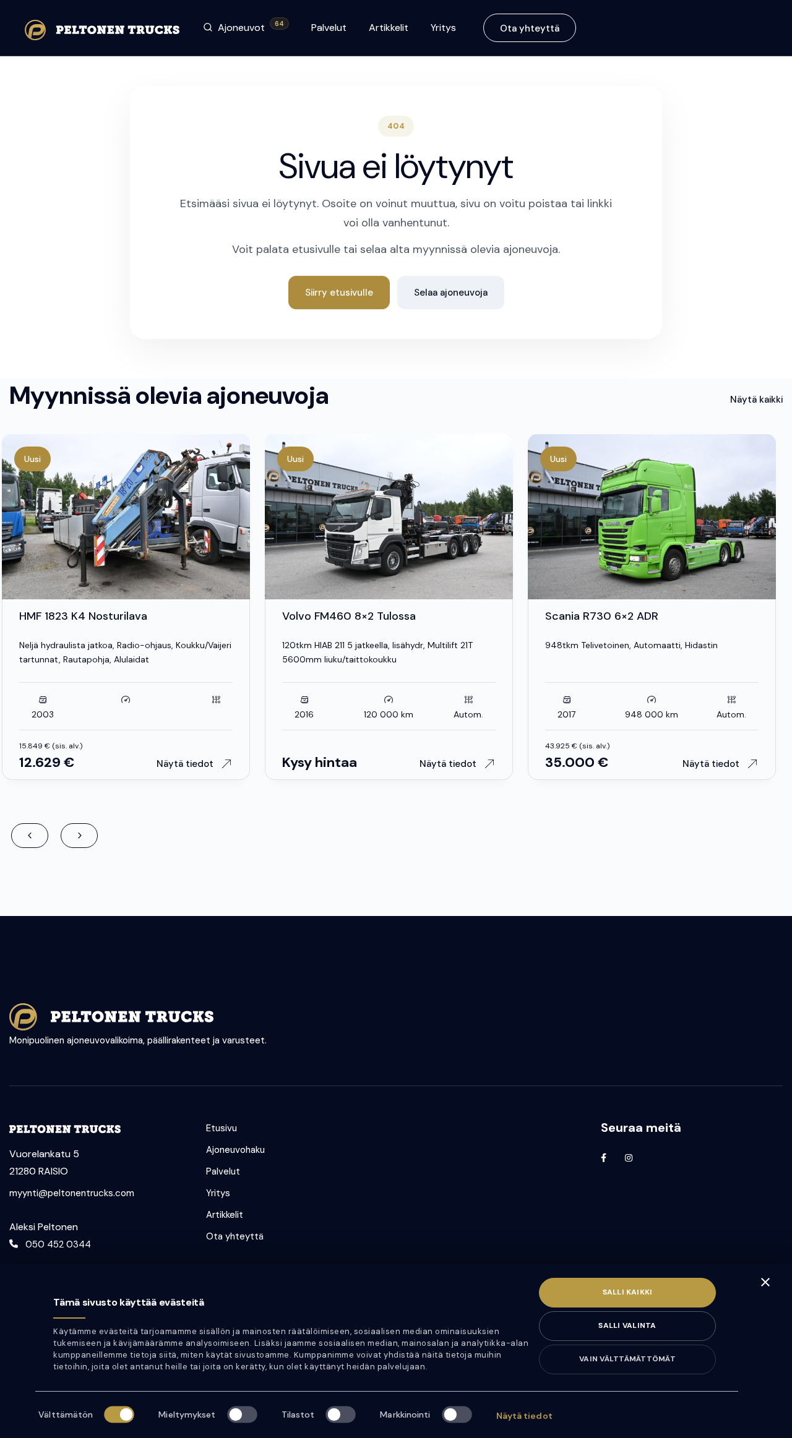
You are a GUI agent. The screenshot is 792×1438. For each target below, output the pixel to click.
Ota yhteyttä (529, 28)
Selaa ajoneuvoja (451, 292)
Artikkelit (388, 27)
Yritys (443, 27)
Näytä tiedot (524, 1415)
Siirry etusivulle (339, 292)
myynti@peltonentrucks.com (71, 1193)
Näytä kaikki (756, 399)
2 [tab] (132, 594)
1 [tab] (107, 594)
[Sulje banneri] (765, 1282)
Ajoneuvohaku (235, 1150)
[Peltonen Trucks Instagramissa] (628, 1157)
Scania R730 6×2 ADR (601, 616)
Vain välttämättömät (627, 1359)
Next (79, 835)
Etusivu (221, 1128)
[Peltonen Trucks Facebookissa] (604, 1157)
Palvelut (328, 27)
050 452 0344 (58, 1244)
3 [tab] (148, 594)
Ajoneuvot (251, 27)
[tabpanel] (388, 516)
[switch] (242, 1414)
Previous (29, 835)
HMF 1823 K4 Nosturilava (83, 616)
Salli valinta (627, 1325)
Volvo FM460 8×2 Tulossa (349, 616)
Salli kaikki (628, 1292)
